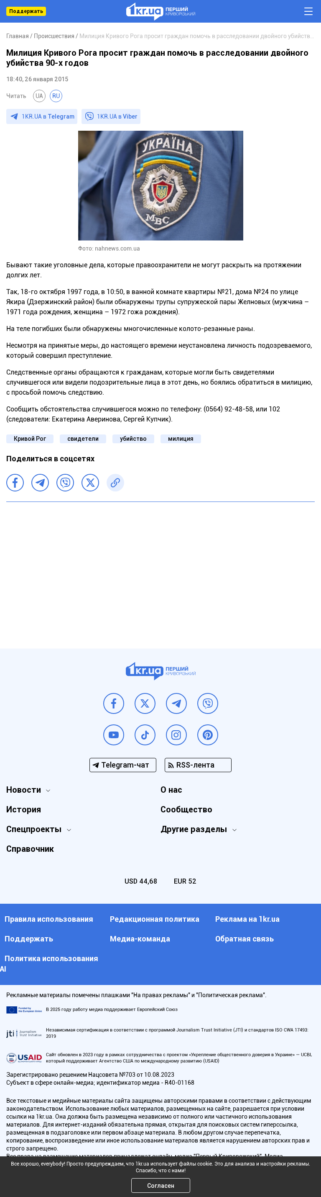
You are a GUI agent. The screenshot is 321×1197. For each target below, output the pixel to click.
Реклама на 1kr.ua (247, 919)
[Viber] (65, 482)
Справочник (30, 849)
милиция (181, 438)
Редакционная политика (154, 919)
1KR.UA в (48, 116)
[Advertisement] (160, 569)
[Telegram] (40, 482)
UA (39, 96)
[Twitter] (90, 482)
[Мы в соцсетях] (113, 703)
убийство (133, 438)
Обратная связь (244, 938)
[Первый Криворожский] (160, 12)
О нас (171, 790)
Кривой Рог (30, 438)
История (23, 809)
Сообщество (186, 809)
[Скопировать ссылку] (115, 482)
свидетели (83, 438)
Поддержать (26, 11)
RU (56, 96)
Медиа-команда (140, 938)
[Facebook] (15, 482)
